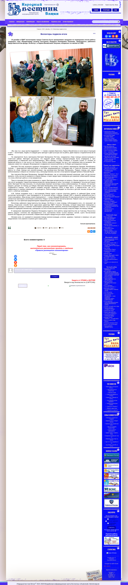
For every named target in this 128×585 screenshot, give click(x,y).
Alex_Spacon (54, 228)
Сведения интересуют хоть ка (112, 436)
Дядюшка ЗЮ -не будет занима (112, 421)
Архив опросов (115, 529)
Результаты (107, 529)
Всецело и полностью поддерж (112, 418)
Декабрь (48, 29)
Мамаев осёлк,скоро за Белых (112, 439)
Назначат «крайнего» (112, 521)
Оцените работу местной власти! (112, 534)
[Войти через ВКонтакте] (15, 259)
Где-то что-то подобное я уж (112, 442)
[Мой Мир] (94, 231)
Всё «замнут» (112, 519)
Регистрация (106, 10)
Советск (39, 228)
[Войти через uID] (15, 256)
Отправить (54, 276)
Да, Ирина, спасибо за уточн (112, 445)
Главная (96, 10)
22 (51, 29)
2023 (43, 29)
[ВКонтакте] (91, 231)
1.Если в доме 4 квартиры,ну (112, 430)
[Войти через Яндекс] (15, 262)
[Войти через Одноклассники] (15, 265)
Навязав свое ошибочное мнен (112, 424)
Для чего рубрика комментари (112, 427)
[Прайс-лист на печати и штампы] (111, 109)
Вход (115, 10)
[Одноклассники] (88, 231)
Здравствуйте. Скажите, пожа (112, 433)
